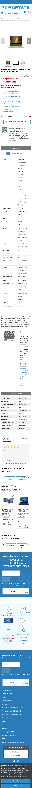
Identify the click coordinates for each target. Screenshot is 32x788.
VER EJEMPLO (22, 180)
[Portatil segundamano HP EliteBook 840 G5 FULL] (28, 55)
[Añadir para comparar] (27, 116)
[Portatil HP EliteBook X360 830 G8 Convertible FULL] (8, 500)
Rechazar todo (16, 785)
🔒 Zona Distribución (16, 752)
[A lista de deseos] (12, 495)
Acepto (16, 781)
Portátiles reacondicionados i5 (11, 96)
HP (25, 116)
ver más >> (25, 438)
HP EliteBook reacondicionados (11, 106)
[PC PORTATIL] (16, 7)
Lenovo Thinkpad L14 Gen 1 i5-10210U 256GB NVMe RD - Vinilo (23, 511)
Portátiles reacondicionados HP (11, 99)
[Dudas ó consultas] (6, 122)
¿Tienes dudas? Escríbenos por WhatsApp (17, 122)
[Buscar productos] (5, 13)
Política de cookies (7, 776)
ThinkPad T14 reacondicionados (21, 478)
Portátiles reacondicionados (10, 91)
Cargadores (21, 545)
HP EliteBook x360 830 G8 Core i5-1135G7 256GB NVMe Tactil (7, 511)
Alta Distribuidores (16, 755)
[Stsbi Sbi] (14, 761)
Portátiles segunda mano (10, 93)
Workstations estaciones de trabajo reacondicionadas (10, 478)
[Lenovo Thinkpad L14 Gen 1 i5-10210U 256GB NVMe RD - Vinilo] (24, 500)
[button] (29, 41)
